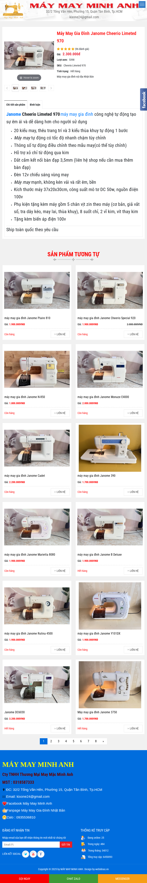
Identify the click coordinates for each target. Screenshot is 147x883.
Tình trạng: (63, 71)
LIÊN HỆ (61, 334)
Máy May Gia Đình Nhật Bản (43, 810)
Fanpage (13, 810)
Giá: (59, 54)
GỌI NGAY (24, 879)
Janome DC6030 (14, 712)
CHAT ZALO (73, 879)
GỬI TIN (66, 844)
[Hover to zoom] (29, 55)
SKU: (59, 65)
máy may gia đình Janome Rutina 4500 (28, 633)
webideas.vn (102, 869)
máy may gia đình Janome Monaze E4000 (103, 397)
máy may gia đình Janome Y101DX (99, 633)
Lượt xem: (62, 59)
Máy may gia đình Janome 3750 (97, 712)
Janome (13, 114)
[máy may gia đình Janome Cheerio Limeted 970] (15, 88)
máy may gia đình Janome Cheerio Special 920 (107, 318)
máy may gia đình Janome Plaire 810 (27, 318)
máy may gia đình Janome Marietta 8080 (29, 554)
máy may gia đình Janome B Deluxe (100, 554)
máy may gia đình (76, 114)
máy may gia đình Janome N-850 (24, 397)
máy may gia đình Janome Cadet (24, 475)
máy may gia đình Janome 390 (96, 475)
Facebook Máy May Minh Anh (29, 803)
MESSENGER (122, 879)
